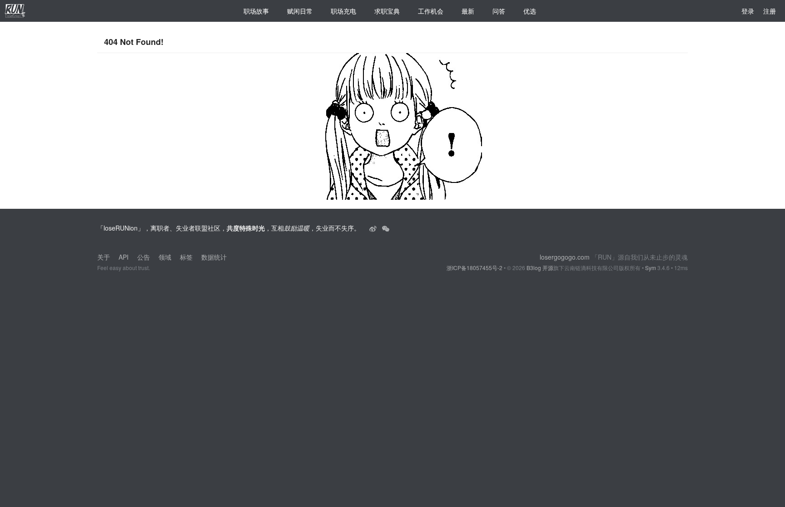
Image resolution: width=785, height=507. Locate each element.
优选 (529, 10)
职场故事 (256, 10)
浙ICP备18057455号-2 (474, 267)
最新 (468, 10)
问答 (498, 10)
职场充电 (343, 10)
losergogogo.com (565, 256)
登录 (747, 10)
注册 (769, 10)
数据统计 (214, 256)
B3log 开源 (540, 267)
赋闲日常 (300, 10)
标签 (186, 256)
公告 (143, 256)
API (124, 256)
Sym (650, 267)
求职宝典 (387, 10)
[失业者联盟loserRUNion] (373, 227)
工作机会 (430, 10)
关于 (103, 256)
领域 (165, 256)
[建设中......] (385, 227)
